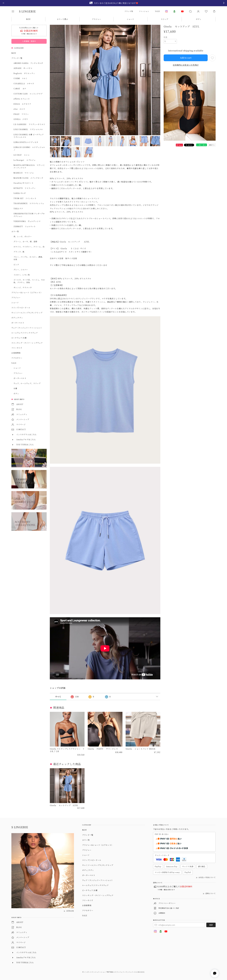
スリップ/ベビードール (20, 307)
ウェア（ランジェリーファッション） (27, 327)
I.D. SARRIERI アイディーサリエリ (29, 124)
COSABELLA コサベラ (24, 83)
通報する (212, 145)
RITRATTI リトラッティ (25, 188)
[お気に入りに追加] (212, 58)
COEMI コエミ (21, 78)
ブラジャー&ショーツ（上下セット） (26, 292)
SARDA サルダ (20, 193)
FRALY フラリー (21, 114)
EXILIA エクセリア (22, 104)
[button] (14, 11)
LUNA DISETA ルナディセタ (26, 142)
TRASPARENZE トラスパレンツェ (29, 203)
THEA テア (18, 208)
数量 (165, 37)
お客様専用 (16, 353)
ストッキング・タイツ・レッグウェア (27, 343)
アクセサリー (17, 358)
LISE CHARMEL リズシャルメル (28, 129)
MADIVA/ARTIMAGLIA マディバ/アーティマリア (29, 166)
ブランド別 (128, 11)
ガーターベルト (17, 322)
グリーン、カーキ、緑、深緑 (25, 241)
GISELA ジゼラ (21, 119)
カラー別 (15, 231)
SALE (157, 11)
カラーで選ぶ (62, 19)
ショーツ (130, 19)
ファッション (144, 11)
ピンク (16, 264)
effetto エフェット (22, 98)
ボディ (198, 19)
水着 (15, 388)
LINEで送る (201, 145)
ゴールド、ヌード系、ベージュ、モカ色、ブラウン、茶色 (29, 281)
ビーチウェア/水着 (19, 338)
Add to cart (185, 57)
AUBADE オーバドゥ (23, 68)
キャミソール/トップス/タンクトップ (26, 312)
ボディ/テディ (17, 317)
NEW (28, 19)
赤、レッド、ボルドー (23, 236)
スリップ (164, 19)
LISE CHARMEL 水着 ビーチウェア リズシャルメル (29, 135)
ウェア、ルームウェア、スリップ (27, 383)
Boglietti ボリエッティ (24, 73)
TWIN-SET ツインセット (25, 198)
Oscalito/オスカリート (24, 183)
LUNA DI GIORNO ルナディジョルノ (29, 148)
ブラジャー (96, 19)
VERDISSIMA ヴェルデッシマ (27, 221)
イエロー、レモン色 (22, 274)
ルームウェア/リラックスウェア (24, 332)
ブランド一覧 (17, 58)
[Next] (157, 80)
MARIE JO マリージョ (24, 173)
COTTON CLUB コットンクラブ (28, 93)
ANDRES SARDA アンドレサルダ (28, 63)
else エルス (19, 109)
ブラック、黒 (19, 251)
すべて (58, 696)
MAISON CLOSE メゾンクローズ (28, 178)
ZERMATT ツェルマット (25, 226)
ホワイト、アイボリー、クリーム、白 (29, 246)
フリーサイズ (16, 348)
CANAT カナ (20, 88)
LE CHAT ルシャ (23, 155)
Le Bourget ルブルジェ (25, 160)
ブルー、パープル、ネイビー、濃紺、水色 (29, 258)
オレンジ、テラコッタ (23, 287)
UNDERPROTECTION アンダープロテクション (29, 214)
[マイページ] (198, 11)
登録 (211, 925)
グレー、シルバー (21, 269)
